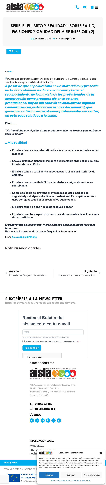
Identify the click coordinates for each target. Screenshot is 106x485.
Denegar (71, 475)
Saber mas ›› (68, 231)
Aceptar (49, 475)
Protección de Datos (73, 480)
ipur (10, 71)
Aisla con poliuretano (24, 237)
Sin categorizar (65, 38)
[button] (101, 453)
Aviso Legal (86, 480)
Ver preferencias (92, 475)
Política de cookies (58, 480)
